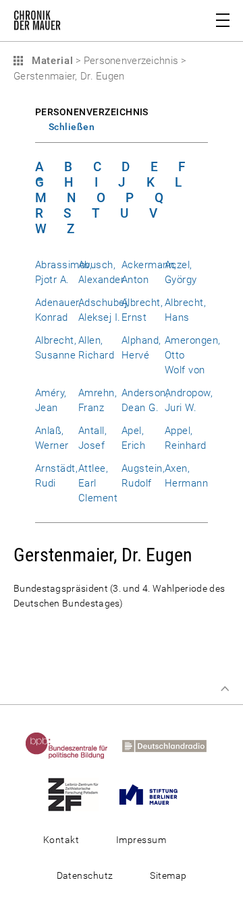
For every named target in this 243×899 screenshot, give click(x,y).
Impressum (141, 839)
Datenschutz (85, 875)
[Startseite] (37, 23)
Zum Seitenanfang (225, 688)
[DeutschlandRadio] (169, 745)
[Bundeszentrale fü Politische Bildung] (72, 745)
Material (50, 61)
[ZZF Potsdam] (78, 793)
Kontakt (61, 839)
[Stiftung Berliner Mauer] (154, 793)
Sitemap (168, 875)
